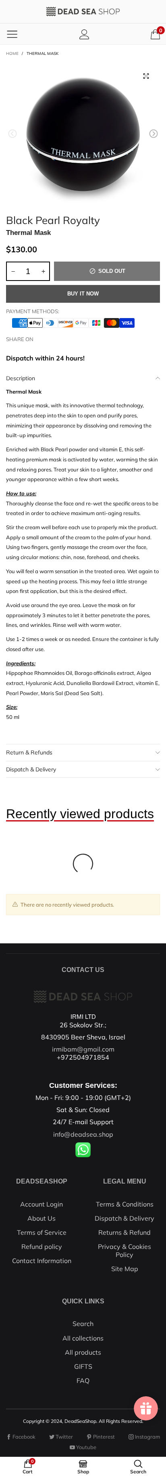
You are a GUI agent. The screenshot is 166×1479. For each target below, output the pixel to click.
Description (20, 378)
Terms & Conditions (125, 1204)
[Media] (146, 76)
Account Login (41, 1204)
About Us (41, 1218)
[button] (12, 133)
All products (83, 1352)
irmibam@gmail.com (83, 1049)
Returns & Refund (124, 1232)
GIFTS (83, 1366)
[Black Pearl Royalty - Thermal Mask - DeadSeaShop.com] (83, 135)
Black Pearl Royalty (53, 219)
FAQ (83, 1380)
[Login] (84, 34)
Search (83, 1324)
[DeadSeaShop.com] (83, 11)
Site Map (124, 1269)
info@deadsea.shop (83, 1134)
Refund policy (41, 1246)
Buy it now (83, 294)
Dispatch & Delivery (31, 769)
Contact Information (41, 1261)
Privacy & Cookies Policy (124, 1250)
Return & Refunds (29, 752)
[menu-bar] (12, 33)
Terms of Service (41, 1232)
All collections (83, 1338)
